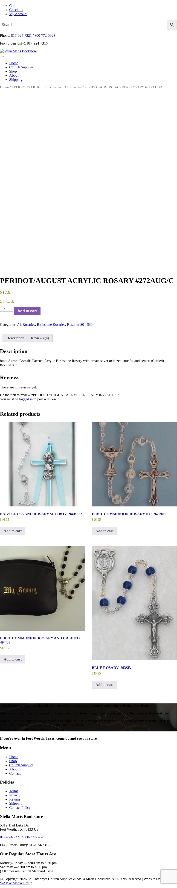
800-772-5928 (45, 35)
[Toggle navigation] (2, 56)
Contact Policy (20, 807)
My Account (18, 14)
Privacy (14, 795)
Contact (14, 773)
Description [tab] (15, 338)
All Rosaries (73, 87)
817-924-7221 (21, 35)
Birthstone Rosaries (51, 324)
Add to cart (27, 311)
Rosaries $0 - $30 (80, 324)
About (13, 75)
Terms (13, 791)
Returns (14, 799)
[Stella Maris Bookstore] (18, 51)
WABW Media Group (16, 883)
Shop (13, 71)
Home (13, 63)
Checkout (16, 10)
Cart (12, 6)
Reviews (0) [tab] (40, 338)
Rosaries (55, 87)
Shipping (15, 79)
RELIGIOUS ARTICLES (29, 87)
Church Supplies (21, 67)
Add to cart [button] (13, 531)
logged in (26, 399)
